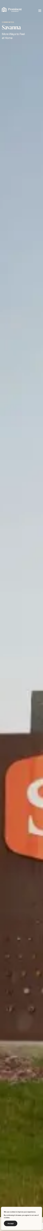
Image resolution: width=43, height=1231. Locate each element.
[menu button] (39, 10)
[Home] (12, 9)
